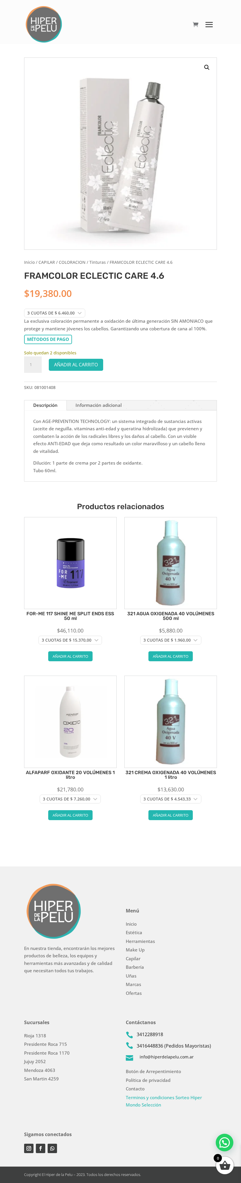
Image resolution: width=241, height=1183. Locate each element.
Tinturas (97, 262)
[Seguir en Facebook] (40, 1148)
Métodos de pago (48, 339)
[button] (207, 67)
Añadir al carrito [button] (70, 656)
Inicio (29, 262)
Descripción (45, 405)
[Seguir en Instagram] (29, 1148)
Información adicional (99, 405)
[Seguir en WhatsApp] (52, 1148)
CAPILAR (47, 262)
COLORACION (72, 262)
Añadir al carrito (76, 364)
